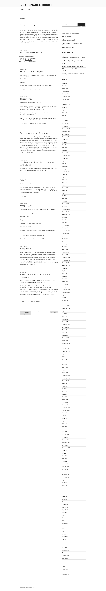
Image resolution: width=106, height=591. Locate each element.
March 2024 (65, 150)
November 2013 (66, 378)
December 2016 (66, 303)
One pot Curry (26, 206)
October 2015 (65, 327)
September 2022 (66, 174)
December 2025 (66, 96)
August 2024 (65, 139)
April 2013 (64, 396)
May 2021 (64, 198)
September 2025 (66, 104)
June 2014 (64, 359)
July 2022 (64, 177)
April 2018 (64, 279)
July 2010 (64, 485)
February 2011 (65, 466)
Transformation (65, 550)
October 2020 (65, 211)
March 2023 (65, 166)
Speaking (22, 9)
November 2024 (66, 131)
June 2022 (64, 179)
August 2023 (65, 158)
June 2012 (64, 423)
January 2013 (65, 404)
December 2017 (66, 289)
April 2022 (64, 182)
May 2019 (64, 244)
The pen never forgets (67, 36)
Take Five (23, 196)
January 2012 (65, 437)
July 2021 (64, 195)
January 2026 (65, 94)
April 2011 (64, 461)
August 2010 (65, 482)
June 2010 (64, 488)
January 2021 (65, 206)
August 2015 (65, 329)
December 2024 (66, 128)
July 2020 (64, 217)
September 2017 (66, 295)
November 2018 (66, 260)
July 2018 (64, 270)
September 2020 (66, 214)
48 (47, 312)
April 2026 (64, 85)
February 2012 (65, 434)
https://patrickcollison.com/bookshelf (30, 89)
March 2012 (65, 431)
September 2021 (66, 190)
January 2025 (65, 126)
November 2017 (66, 292)
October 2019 (65, 236)
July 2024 (64, 142)
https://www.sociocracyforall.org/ (40, 254)
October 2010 (65, 477)
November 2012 (66, 410)
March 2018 (65, 281)
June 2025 (64, 112)
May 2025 (64, 115)
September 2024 (66, 136)
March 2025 (65, 120)
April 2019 (64, 246)
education (64, 512)
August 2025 (65, 107)
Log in (63, 566)
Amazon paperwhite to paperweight (70, 33)
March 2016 (65, 319)
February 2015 (65, 337)
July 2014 (64, 356)
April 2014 (64, 364)
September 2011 (66, 447)
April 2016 (64, 316)
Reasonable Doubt (36, 5)
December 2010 (66, 472)
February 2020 (65, 225)
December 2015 (66, 324)
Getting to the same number (76, 66)
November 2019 (66, 233)
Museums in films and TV (31, 52)
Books (63, 501)
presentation (65, 536)
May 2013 (64, 394)
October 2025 (65, 102)
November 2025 (66, 99)
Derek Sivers (23, 82)
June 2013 (64, 391)
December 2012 (66, 407)
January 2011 (65, 469)
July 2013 (64, 388)
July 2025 (64, 110)
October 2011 (65, 445)
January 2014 (65, 372)
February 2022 (65, 185)
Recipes (64, 539)
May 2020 (64, 222)
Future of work (65, 518)
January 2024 (65, 152)
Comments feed (66, 572)
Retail (63, 542)
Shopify (64, 544)
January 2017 (65, 300)
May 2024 (64, 147)
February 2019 (65, 252)
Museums (64, 526)
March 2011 (65, 464)
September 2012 (66, 415)
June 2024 (64, 144)
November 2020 (66, 209)
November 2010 (66, 474)
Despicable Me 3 (29, 56)
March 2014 (65, 367)
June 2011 (64, 455)
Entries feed (65, 569)
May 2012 (64, 426)
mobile (63, 520)
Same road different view (68, 47)
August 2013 (65, 386)
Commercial (65, 504)
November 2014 (66, 346)
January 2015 (65, 340)
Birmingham (65, 499)
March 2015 (65, 335)
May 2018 (64, 276)
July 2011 (64, 453)
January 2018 (65, 287)
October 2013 (65, 380)
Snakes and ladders (28, 25)
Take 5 (23, 180)
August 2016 (65, 311)
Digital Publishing (66, 509)
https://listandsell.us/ (67, 56)
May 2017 (64, 297)
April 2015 (64, 332)
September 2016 (66, 308)
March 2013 (65, 399)
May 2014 (64, 362)
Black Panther (28, 60)
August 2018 (65, 268)
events (63, 515)
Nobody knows (26, 99)
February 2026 (65, 91)
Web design (65, 558)
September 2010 (66, 480)
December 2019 (66, 230)
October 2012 (65, 413)
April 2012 (64, 429)
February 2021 (65, 203)
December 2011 (66, 439)
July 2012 (64, 421)
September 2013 (66, 383)
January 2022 (65, 187)
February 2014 (65, 370)
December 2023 (66, 155)
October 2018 (65, 262)
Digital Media (65, 507)
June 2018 (64, 273)
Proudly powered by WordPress (27, 587)
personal (64, 534)
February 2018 (65, 284)
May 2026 (64, 83)
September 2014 (66, 351)
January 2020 (65, 228)
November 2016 (66, 305)
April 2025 (64, 118)
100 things (64, 496)
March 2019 (65, 249)
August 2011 (65, 450)
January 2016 (65, 321)
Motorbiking (65, 523)
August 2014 (65, 354)
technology (64, 547)
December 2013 (66, 375)
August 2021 (65, 193)
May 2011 (64, 458)
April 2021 (64, 201)
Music (63, 528)
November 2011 (66, 442)
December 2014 (66, 343)
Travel (63, 552)
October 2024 (65, 134)
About (28, 9)
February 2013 (65, 402)
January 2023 (65, 169)
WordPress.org (65, 574)
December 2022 (66, 171)
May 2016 (64, 313)
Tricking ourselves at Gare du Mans (35, 133)
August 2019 (65, 238)
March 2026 (65, 88)
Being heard (25, 249)
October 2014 (65, 348)
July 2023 (64, 161)
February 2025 (65, 123)
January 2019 (65, 254)
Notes (63, 531)
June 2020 (64, 219)
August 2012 (65, 418)
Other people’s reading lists (32, 71)
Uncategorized (65, 555)
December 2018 (66, 257)
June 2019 (64, 241)
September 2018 (66, 265)
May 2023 (64, 163)
